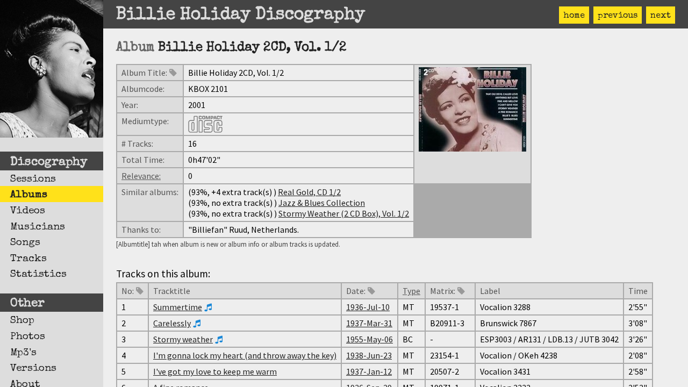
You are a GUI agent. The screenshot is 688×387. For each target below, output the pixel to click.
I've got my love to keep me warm (215, 371)
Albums (28, 195)
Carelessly (172, 323)
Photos (27, 337)
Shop (22, 321)
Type (411, 290)
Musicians (37, 227)
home (574, 16)
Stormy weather (183, 339)
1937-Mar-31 (369, 323)
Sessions (33, 179)
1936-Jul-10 (368, 307)
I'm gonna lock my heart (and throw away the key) (244, 355)
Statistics (38, 274)
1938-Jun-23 (369, 355)
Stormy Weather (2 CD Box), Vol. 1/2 (343, 213)
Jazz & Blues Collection (321, 202)
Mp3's (23, 353)
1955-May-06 (369, 339)
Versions (33, 368)
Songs (25, 243)
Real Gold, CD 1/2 (309, 192)
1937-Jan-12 (369, 371)
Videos (27, 211)
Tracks (28, 259)
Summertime (177, 307)
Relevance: (141, 175)
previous (617, 16)
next (660, 16)
